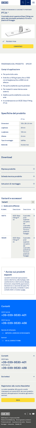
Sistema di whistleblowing (8, 419)
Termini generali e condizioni (23, 419)
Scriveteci (5, 376)
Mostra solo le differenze (11, 206)
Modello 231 (18, 424)
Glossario (28, 422)
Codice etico (11, 424)
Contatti (4, 356)
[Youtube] (33, 414)
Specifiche (30, 64)
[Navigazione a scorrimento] (33, 2)
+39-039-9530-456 (14, 323)
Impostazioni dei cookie (18, 422)
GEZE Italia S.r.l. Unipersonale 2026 (10, 417)
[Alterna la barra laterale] (28, 2)
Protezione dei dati (6, 422)
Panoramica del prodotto (12, 64)
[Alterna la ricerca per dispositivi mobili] (23, 2)
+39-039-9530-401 (13, 315)
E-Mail (23, 290)
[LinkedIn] (30, 414)
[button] (25, 414)
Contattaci (18, 46)
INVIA (18, 400)
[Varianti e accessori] (18, 203)
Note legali (3, 424)
